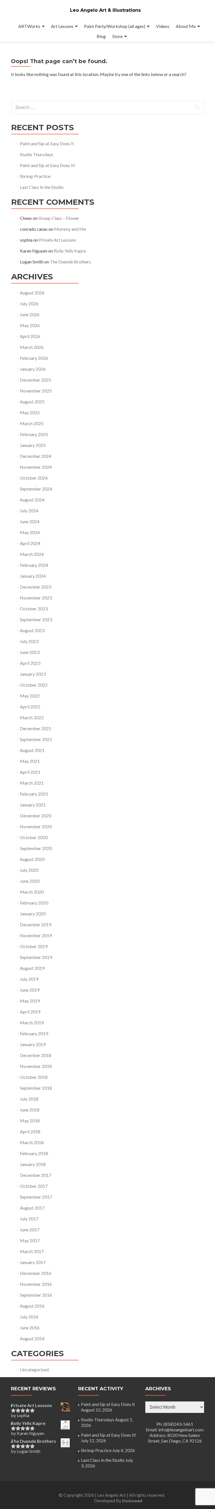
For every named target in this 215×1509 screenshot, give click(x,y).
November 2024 (36, 467)
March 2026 (32, 347)
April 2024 (30, 543)
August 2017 (32, 1207)
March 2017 (32, 1251)
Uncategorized (34, 1369)
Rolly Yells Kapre (70, 250)
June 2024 (29, 521)
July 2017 (29, 1218)
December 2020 (35, 815)
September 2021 (36, 739)
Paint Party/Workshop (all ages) (114, 26)
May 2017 (30, 1240)
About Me (186, 26)
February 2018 (34, 1153)
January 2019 (33, 1044)
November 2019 (36, 935)
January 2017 (33, 1262)
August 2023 (32, 630)
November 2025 (36, 390)
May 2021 (30, 761)
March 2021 (32, 783)
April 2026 (30, 336)
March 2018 (32, 1142)
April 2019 (30, 1011)
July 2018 (29, 1098)
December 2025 (35, 379)
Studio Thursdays (36, 154)
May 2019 (30, 1000)
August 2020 (32, 859)
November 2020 (36, 826)
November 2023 (36, 597)
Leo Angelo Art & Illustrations (105, 10)
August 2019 (32, 968)
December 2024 (35, 456)
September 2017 (36, 1196)
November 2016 (36, 1284)
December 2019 (35, 924)
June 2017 (29, 1229)
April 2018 (30, 1131)
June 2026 (29, 314)
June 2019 (29, 989)
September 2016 (36, 1295)
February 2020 (34, 902)
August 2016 (32, 1305)
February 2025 (34, 434)
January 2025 (33, 445)
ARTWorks (29, 26)
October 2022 (34, 684)
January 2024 (33, 576)
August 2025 (32, 401)
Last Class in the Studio (42, 187)
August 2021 (32, 750)
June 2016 (29, 1327)
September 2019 (36, 957)
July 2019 (29, 979)
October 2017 (34, 1186)
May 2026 (30, 325)
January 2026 (33, 369)
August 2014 (32, 1338)
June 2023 (29, 652)
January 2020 (33, 913)
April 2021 (30, 772)
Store (117, 36)
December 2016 (35, 1273)
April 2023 (30, 663)
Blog (101, 36)
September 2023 (36, 619)
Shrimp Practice (35, 176)
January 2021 (33, 804)
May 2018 (30, 1120)
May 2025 (30, 412)
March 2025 (32, 423)
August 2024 (32, 499)
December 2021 (35, 728)
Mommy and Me (70, 229)
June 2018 (29, 1109)
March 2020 (32, 891)
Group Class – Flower (58, 218)
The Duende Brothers (70, 261)
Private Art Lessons (57, 239)
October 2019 (34, 946)
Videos (162, 26)
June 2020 (29, 881)
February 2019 (34, 1033)
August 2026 (32, 292)
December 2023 (35, 586)
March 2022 (32, 717)
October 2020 (34, 837)
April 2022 (30, 706)
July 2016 (29, 1316)
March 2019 (32, 1022)
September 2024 (36, 488)
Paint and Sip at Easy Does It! (47, 165)
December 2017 (35, 1175)
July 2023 (29, 641)
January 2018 (33, 1164)
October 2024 (34, 477)
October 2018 (34, 1077)
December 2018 (35, 1055)
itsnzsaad (132, 1500)
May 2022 (30, 695)
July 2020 (29, 870)
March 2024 (32, 554)
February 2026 (34, 358)
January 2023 (33, 674)
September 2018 (36, 1088)
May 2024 (30, 532)
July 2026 (29, 303)
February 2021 (34, 793)
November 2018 (36, 1066)
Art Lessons (62, 26)
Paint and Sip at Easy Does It (47, 143)
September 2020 (36, 848)
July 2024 (29, 510)
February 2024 (34, 565)
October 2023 (34, 608)
